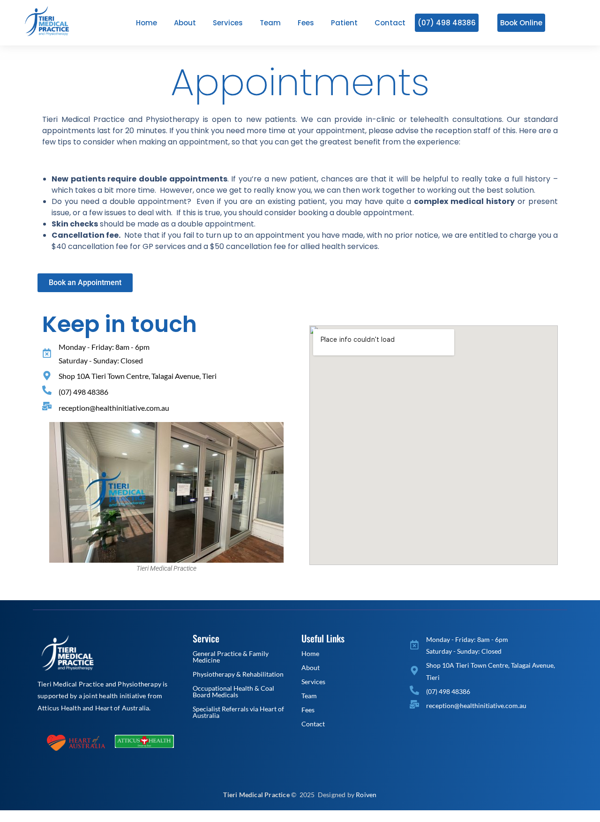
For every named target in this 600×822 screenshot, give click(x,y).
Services (313, 682)
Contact (313, 724)
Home (310, 653)
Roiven (366, 795)
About (310, 667)
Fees (308, 710)
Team (309, 696)
